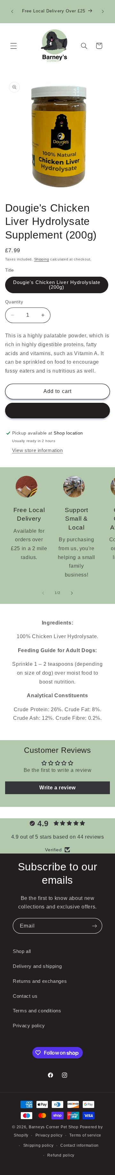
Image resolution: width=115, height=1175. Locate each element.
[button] (13, 45)
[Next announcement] (103, 11)
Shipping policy (38, 1145)
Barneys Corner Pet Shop (54, 1127)
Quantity (14, 302)
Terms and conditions (37, 1010)
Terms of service (85, 1135)
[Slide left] (43, 593)
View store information (37, 450)
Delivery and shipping (37, 966)
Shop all (22, 951)
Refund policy (60, 1155)
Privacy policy (29, 1025)
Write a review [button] (57, 787)
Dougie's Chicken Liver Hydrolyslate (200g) (57, 285)
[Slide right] (72, 593)
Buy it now (57, 410)
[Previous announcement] (12, 11)
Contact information (79, 1145)
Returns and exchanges (40, 981)
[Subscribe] (94, 926)
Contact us (25, 996)
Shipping (41, 259)
